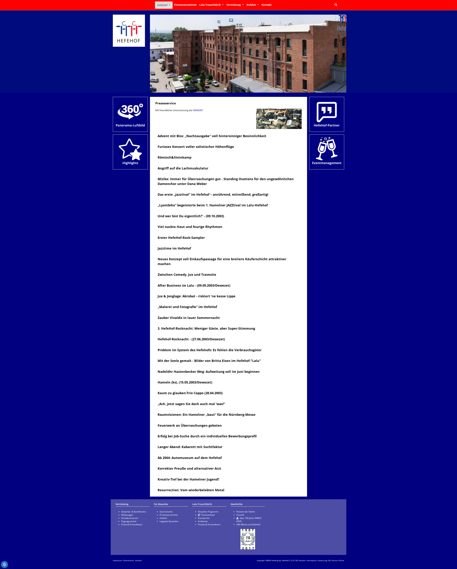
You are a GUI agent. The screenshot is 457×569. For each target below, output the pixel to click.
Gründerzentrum (129, 518)
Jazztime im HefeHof (174, 248)
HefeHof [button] (162, 5)
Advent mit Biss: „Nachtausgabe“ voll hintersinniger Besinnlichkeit (212, 136)
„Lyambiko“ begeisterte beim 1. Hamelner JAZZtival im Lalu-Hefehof (213, 205)
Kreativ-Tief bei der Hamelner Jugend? (188, 479)
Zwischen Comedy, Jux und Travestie (187, 274)
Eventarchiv (204, 518)
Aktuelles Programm (208, 511)
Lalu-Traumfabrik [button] (210, 4)
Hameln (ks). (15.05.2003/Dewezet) (185, 382)
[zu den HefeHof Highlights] (130, 152)
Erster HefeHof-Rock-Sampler (181, 237)
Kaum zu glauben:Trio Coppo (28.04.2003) (190, 393)
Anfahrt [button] (252, 4)
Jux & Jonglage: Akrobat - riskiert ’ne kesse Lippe (196, 296)
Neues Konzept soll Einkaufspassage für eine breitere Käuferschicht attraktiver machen (222, 261)
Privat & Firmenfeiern (131, 524)
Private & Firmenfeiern (209, 524)
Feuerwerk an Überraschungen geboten (190, 425)
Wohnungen (127, 514)
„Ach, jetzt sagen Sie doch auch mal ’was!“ (191, 404)
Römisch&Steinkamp (174, 157)
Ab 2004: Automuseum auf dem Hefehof (190, 458)
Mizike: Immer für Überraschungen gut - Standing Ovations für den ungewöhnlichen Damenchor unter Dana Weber (226, 181)
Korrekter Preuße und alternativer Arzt (189, 468)
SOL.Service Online (336, 560)
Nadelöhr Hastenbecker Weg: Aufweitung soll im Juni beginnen (209, 371)
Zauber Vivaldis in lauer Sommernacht (189, 318)
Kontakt (267, 4)
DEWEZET (198, 110)
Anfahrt (163, 518)
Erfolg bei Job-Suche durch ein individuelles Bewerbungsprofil (207, 436)
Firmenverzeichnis (185, 4)
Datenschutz (128, 560)
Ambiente (203, 521)
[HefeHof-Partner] (326, 114)
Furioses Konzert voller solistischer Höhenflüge (196, 146)
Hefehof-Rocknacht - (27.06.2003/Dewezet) (191, 339)
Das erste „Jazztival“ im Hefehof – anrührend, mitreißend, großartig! (213, 194)
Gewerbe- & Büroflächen (133, 511)
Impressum (117, 560)
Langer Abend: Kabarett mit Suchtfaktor (190, 447)
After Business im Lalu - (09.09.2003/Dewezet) (194, 285)
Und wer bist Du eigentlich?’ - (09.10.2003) (191, 216)
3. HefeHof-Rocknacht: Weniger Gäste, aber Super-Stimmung (206, 328)
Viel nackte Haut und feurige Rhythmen (190, 227)
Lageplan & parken (169, 521)
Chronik (240, 514)
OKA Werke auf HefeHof (248, 524)
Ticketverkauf (208, 514)
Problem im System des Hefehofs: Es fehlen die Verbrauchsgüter (210, 350)
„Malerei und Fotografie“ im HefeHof (187, 307)
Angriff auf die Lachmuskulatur (183, 168)
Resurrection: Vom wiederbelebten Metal (191, 490)
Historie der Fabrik (245, 511)
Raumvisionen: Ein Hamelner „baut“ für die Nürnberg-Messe (206, 414)
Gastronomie (166, 511)
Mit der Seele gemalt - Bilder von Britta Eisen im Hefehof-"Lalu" (209, 361)
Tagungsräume (128, 521)
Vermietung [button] (234, 4)
